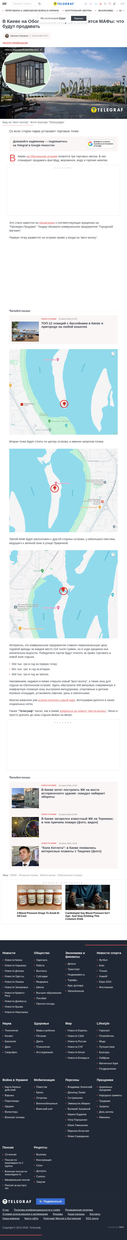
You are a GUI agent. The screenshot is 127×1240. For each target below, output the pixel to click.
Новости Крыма (14, 1006)
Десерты (41, 1171)
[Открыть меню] (4, 3)
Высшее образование (48, 993)
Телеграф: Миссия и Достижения (62, 1218)
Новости (8, 953)
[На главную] (63, 3)
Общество (42, 953)
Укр (122, 3)
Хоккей (103, 976)
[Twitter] (105, 4)
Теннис (103, 971)
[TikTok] (114, 3)
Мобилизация (44, 1080)
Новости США (76, 1036)
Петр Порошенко (77, 1119)
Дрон (8, 1047)
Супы (39, 1165)
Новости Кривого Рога (14, 994)
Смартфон (11, 1052)
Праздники (105, 1080)
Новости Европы (77, 1030)
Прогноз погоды (45, 1003)
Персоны (72, 1080)
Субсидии (42, 976)
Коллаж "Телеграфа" (51, 122)
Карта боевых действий (13, 1088)
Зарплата (41, 960)
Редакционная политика (79, 1210)
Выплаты (41, 971)
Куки (62, 18)
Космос (9, 1036)
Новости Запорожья (16, 987)
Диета (39, 1041)
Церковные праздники (105, 1088)
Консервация (43, 1160)
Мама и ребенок (45, 1030)
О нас (5, 1210)
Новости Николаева (16, 1012)
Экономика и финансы (75, 954)
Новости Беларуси (78, 1058)
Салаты (40, 1176)
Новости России (77, 1041)
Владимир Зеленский (80, 1087)
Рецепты (40, 1147)
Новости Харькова (15, 965)
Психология (43, 1047)
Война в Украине (15, 1080)
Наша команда (11, 1218)
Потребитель (106, 1036)
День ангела (106, 1112)
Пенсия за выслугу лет (15, 1187)
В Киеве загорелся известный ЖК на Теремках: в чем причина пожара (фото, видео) (77, 820)
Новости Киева (48, 319)
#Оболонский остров (69, 875)
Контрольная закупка (78, 10)
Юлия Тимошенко (78, 1125)
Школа (40, 987)
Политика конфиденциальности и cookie (37, 1210)
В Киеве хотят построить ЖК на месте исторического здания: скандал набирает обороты (73, 793)
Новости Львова (14, 981)
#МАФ (13, 875)
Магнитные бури (108, 1063)
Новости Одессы (14, 976)
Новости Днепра (14, 971)
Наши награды (76, 1214)
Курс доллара (75, 985)
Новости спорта (109, 953)
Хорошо (78, 18)
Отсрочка (41, 1098)
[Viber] (90, 4)
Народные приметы (110, 1095)
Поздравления (107, 1068)
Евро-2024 (105, 981)
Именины (104, 1117)
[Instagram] (109, 3)
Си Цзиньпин (75, 1098)
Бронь (39, 1092)
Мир (68, 1023)
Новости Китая (76, 1052)
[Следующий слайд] (124, 11)
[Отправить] (39, 3)
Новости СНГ (75, 1047)
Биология (10, 1041)
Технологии (11, 1030)
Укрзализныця (76, 991)
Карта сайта (31, 1218)
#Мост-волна (47, 875)
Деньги (72, 963)
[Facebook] (85, 3)
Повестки (41, 1087)
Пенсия (8, 1147)
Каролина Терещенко (20, 36)
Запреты (104, 1106)
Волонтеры (11, 1112)
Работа (40, 965)
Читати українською (15, 43)
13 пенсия (10, 1154)
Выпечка (41, 1154)
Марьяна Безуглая (78, 1131)
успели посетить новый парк (56, 700)
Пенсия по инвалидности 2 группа (14, 1163)
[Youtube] (100, 3)
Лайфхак (104, 1058)
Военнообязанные (47, 1103)
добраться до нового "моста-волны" (83, 711)
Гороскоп (104, 1030)
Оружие (9, 1106)
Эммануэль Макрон (79, 1103)
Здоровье (41, 1023)
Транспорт (74, 969)
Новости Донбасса (15, 1001)
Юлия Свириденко (78, 1136)
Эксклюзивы (105, 10)
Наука (6, 1023)
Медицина (42, 981)
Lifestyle (103, 1023)
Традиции (104, 1101)
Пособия (41, 998)
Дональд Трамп (76, 1092)
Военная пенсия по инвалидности (16, 1173)
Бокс (102, 965)
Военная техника (14, 1117)
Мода (102, 1041)
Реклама (58, 1214)
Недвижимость (76, 974)
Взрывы (9, 1095)
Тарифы (72, 980)
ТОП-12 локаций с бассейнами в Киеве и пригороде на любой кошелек (72, 325)
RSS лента (92, 1218)
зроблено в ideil (116, 1227)
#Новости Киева (28, 875)
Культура (104, 1052)
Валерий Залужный (79, 1109)
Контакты (95, 1214)
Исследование (44, 1052)
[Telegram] (95, 3)
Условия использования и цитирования (25, 1214)
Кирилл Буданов (77, 1114)
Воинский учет (44, 1109)
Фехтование (106, 987)
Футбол (103, 960)
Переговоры (12, 1101)
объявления (47, 222)
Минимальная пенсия (17, 1180)
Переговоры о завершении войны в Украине (32, 10)
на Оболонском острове (41, 156)
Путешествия (107, 1047)
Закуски (40, 1182)
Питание (41, 1036)
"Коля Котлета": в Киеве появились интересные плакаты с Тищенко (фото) (71, 849)
